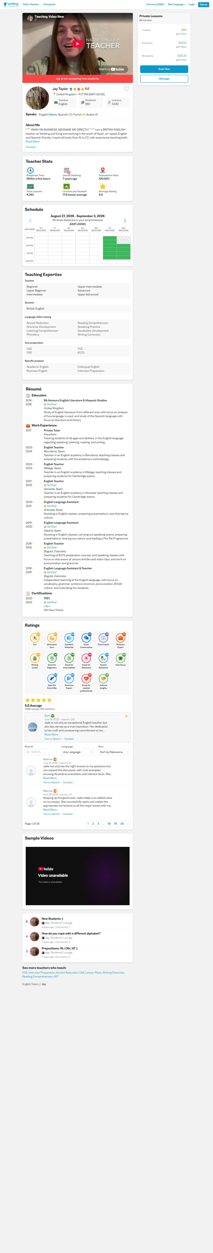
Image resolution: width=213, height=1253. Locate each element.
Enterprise (49, 5)
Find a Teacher (31, 5)
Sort (101, 747)
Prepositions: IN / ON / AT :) (59, 948)
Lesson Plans (93, 972)
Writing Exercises (113, 972)
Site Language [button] (176, 5)
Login (192, 5)
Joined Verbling (72, 176)
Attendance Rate (109, 176)
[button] (155, 4)
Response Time (35, 176)
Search (29, 747)
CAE (82, 972)
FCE (24, 972)
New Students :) (52, 919)
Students (90, 100)
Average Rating (108, 192)
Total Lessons (34, 192)
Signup (204, 5)
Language (67, 747)
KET (56, 976)
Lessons (116, 100)
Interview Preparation (41, 972)
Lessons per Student (75, 192)
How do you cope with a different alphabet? (71, 933)
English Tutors (30, 984)
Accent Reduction (67, 972)
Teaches (63, 100)
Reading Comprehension (37, 976)
